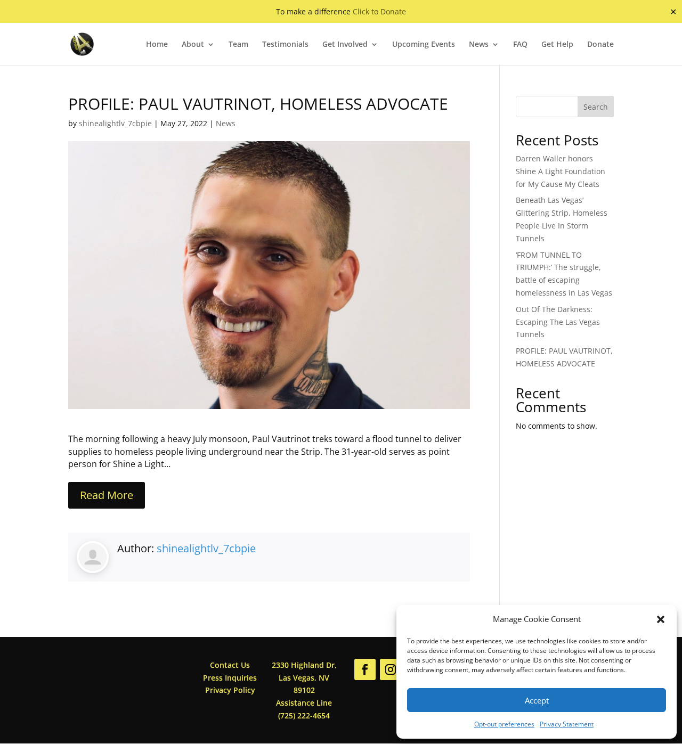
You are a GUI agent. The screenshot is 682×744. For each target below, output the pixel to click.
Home (157, 44)
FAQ (520, 44)
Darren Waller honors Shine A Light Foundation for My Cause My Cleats (560, 171)
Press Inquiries (230, 678)
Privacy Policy (230, 690)
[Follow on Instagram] (390, 669)
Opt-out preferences (504, 724)
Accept (537, 700)
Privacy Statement (567, 724)
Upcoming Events (423, 44)
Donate (600, 44)
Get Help (557, 44)
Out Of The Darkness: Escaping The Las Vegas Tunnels (558, 322)
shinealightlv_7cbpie (115, 123)
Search (595, 107)
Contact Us (230, 665)
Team (238, 44)
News (479, 44)
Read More (106, 495)
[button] (660, 619)
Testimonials (285, 44)
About (193, 44)
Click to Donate (379, 11)
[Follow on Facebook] (365, 669)
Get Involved (345, 44)
